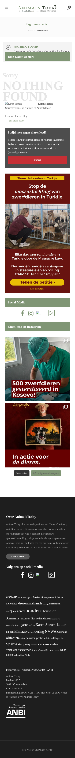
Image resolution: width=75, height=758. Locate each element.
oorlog (22, 638)
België (47, 597)
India (49, 619)
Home (30, 30)
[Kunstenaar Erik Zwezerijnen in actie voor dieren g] (37, 435)
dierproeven (55, 604)
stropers (34, 645)
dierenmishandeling (33, 603)
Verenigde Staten (15, 649)
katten (61, 624)
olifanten (12, 638)
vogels (29, 649)
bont (52, 597)
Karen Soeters (45, 103)
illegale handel (39, 618)
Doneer (37, 160)
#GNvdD (11, 597)
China (59, 597)
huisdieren (25, 618)
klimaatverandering (29, 631)
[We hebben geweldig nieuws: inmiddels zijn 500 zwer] (37, 369)
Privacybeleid (13, 670)
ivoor (18, 625)
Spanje (11, 644)
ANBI (50, 670)
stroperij (24, 644)
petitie (39, 638)
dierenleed (11, 603)
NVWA (51, 631)
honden (33, 610)
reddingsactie (57, 638)
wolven (17, 655)
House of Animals (24, 108)
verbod (54, 644)
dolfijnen (11, 611)
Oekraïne (62, 631)
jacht (24, 625)
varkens (43, 644)
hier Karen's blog (18, 116)
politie (47, 638)
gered (21, 611)
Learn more (17, 556)
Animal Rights (25, 597)
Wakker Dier (43, 650)
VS (35, 650)
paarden (31, 638)
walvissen (54, 650)
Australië (38, 597)
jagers (31, 625)
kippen (10, 631)
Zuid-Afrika (25, 655)
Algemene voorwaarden (33, 670)
